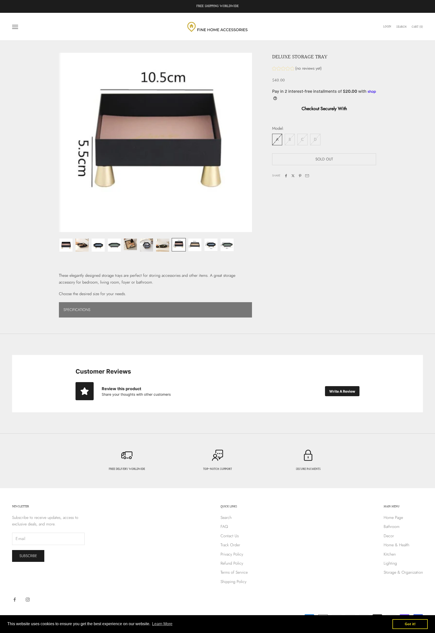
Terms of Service (234, 572)
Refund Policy (232, 563)
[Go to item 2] (82, 245)
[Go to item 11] (227, 245)
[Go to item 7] (163, 245)
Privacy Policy (232, 554)
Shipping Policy (233, 581)
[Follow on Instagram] (27, 599)
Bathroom (392, 526)
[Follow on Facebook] (14, 599)
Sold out (324, 159)
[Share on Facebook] (286, 176)
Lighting (390, 563)
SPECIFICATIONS (76, 309)
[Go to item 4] (114, 245)
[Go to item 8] (179, 244)
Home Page (393, 517)
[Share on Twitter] (293, 176)
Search (226, 517)
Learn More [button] (162, 624)
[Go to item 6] (146, 245)
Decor (389, 536)
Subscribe (28, 556)
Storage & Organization (403, 572)
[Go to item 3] (98, 245)
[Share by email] (307, 176)
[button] (297, 69)
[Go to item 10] (211, 244)
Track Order (230, 545)
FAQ (224, 526)
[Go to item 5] (130, 244)
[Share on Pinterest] (300, 176)
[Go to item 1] (66, 245)
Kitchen (390, 554)
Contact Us (230, 536)
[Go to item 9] (195, 245)
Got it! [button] (410, 624)
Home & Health (396, 545)
